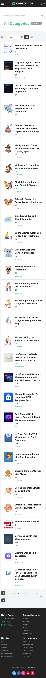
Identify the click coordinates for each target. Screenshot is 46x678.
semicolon (18, 528)
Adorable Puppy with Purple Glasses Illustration (28, 200)
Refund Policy (28, 650)
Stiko (16, 426)
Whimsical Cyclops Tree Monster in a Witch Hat (27, 167)
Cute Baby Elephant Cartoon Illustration (25, 251)
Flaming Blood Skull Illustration (25, 268)
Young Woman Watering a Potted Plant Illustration (28, 234)
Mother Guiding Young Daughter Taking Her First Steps (28, 320)
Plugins (25, 624)
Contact (26, 656)
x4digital (18, 446)
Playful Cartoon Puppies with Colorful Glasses (27, 184)
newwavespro (19, 366)
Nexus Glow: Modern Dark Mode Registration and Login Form (28, 88)
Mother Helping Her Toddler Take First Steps (27, 339)
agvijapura (18, 406)
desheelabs (19, 55)
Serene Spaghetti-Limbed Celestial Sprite (27, 489)
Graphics (26, 630)
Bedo (16, 545)
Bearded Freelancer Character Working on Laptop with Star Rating (27, 128)
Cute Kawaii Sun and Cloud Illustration (25, 217)
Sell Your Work (6, 653)
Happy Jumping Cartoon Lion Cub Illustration (27, 455)
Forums (4, 644)
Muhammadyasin (21, 98)
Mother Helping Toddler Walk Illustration (27, 285)
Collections (5, 647)
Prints (25, 627)
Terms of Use (28, 644)
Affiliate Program (7, 656)
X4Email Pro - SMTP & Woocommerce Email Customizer (26, 437)
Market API (27, 653)
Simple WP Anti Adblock (27, 521)
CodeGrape (30, 667)
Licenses (4, 650)
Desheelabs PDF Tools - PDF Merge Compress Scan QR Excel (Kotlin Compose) (27, 574)
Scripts (25, 618)
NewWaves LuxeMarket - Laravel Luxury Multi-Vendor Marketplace (27, 357)
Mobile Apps (27, 633)
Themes (26, 621)
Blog (2, 642)
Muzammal (18, 118)
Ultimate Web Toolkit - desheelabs (26, 554)
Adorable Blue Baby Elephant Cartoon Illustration (25, 108)
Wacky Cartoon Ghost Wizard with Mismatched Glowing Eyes (27, 148)
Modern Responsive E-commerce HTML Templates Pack (26, 397)
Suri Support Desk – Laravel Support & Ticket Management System (27, 417)
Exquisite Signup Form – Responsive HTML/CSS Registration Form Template (27, 67)
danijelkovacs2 (20, 78)
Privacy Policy (28, 647)
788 (41, 596)
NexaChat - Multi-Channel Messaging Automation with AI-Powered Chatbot (28, 377)
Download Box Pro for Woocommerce (26, 537)
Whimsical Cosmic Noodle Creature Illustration (28, 506)
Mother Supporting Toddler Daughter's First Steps (28, 302)
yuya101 (18, 386)
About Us (26, 642)
